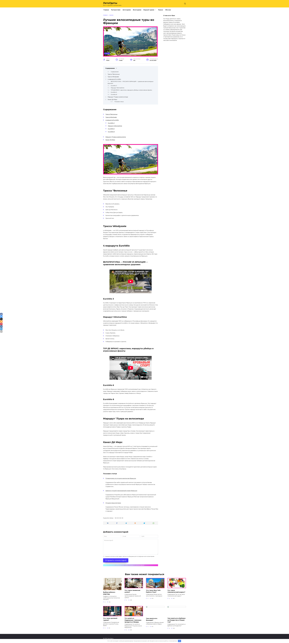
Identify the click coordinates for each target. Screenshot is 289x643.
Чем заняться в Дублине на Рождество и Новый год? (176, 620)
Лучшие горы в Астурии (113, 503)
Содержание (115, 71)
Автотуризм (127, 10)
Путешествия (115, 10)
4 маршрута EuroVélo (114, 79)
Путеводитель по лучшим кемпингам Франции (121, 478)
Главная (106, 10)
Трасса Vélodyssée (113, 76)
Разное (160, 10)
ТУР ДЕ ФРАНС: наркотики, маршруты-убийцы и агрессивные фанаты (131, 90)
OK (179, 640)
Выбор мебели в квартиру (109, 593)
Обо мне (168, 10)
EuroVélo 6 (114, 92)
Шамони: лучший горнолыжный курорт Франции (121, 490)
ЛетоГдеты (110, 3)
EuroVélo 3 (114, 85)
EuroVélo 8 (114, 94)
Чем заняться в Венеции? (151, 619)
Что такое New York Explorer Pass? (153, 591)
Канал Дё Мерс (112, 99)
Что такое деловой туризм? (110, 619)
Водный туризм (149, 10)
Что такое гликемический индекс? (176, 591)
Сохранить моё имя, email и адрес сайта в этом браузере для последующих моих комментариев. (129, 556)
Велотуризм (137, 10)
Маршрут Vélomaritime (117, 88)
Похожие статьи (119, 101)
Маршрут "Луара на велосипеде (118, 97)
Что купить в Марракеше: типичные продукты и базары (133, 620)
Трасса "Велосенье (114, 74)
